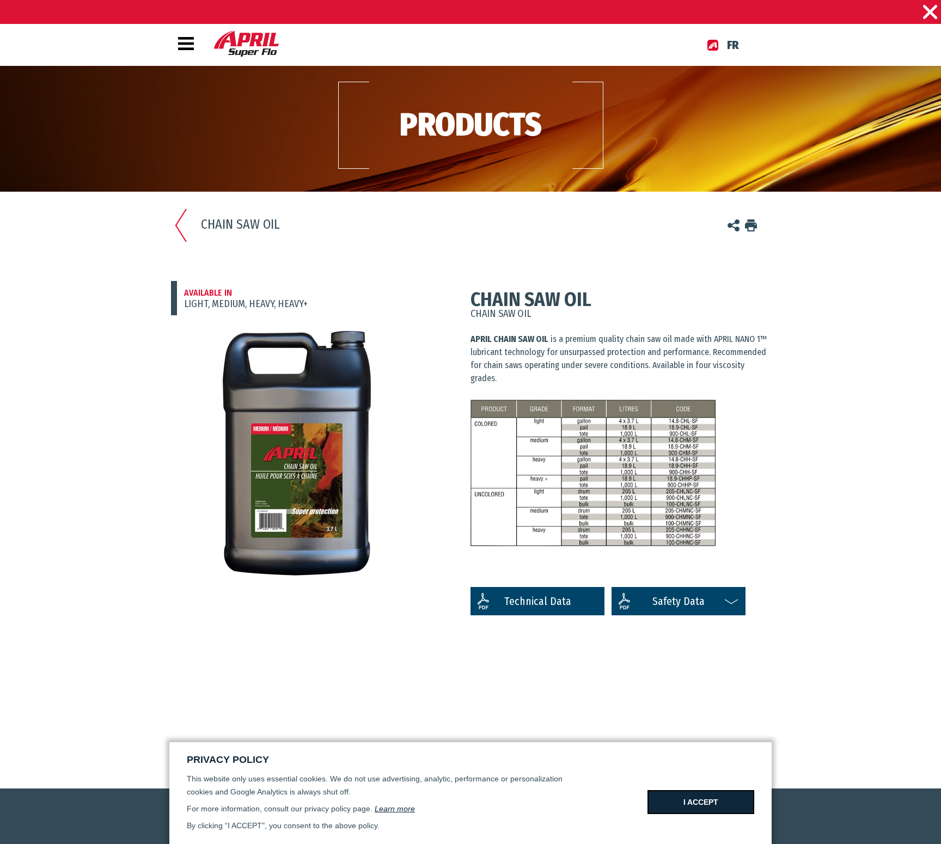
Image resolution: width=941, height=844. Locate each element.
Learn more (395, 808)
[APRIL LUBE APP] (713, 45)
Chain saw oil (240, 224)
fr (733, 45)
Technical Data (537, 601)
